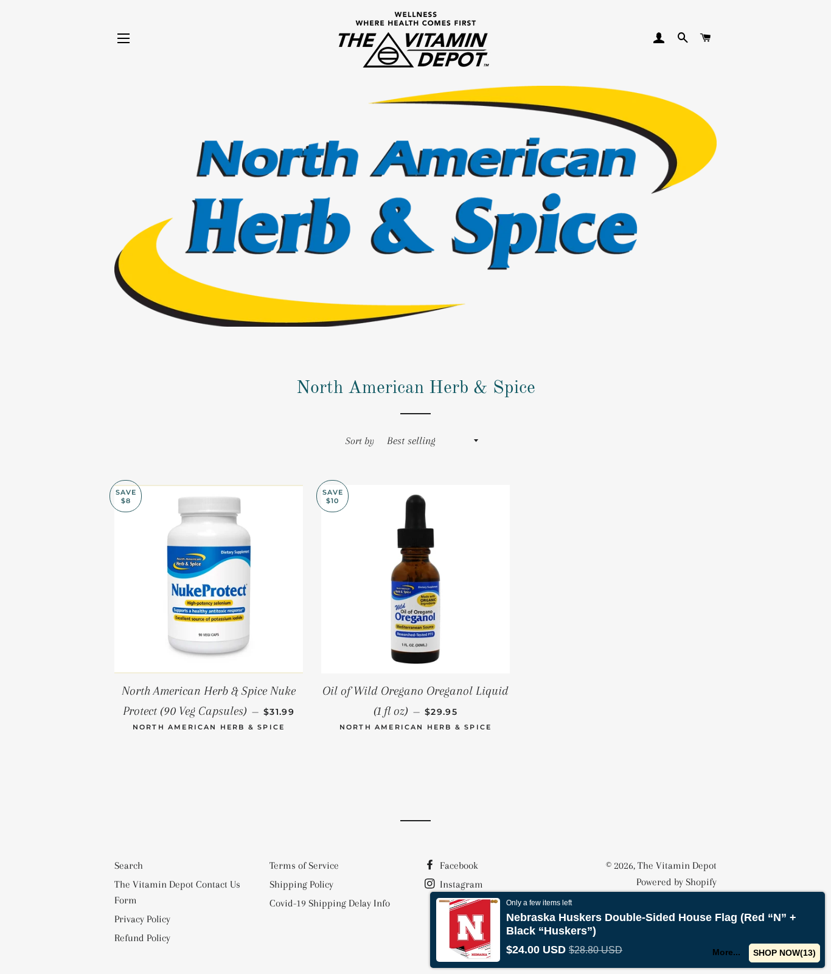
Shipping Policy (301, 884)
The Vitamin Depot (677, 865)
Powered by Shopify (676, 882)
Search (128, 865)
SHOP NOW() (784, 953)
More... (726, 952)
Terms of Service (304, 865)
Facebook (457, 865)
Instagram (460, 884)
